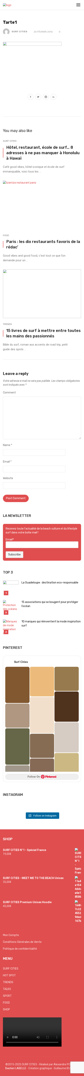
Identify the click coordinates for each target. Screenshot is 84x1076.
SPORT (7, 996)
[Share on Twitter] (38, 97)
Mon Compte (11, 935)
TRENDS (7, 324)
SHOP (6, 1009)
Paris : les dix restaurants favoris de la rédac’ (43, 244)
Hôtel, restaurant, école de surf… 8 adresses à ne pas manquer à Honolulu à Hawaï (43, 153)
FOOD (6, 235)
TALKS (7, 989)
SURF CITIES (19, 31)
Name (7, 445)
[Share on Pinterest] (46, 97)
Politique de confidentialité (20, 948)
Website (8, 478)
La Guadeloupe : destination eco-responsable (49, 582)
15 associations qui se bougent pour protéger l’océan (49, 604)
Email (7, 461)
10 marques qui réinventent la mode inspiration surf (51, 623)
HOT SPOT (9, 975)
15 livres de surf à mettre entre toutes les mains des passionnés (43, 333)
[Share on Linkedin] (53, 97)
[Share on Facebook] (31, 97)
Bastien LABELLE (15, 1068)
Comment (9, 392)
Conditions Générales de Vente (22, 942)
